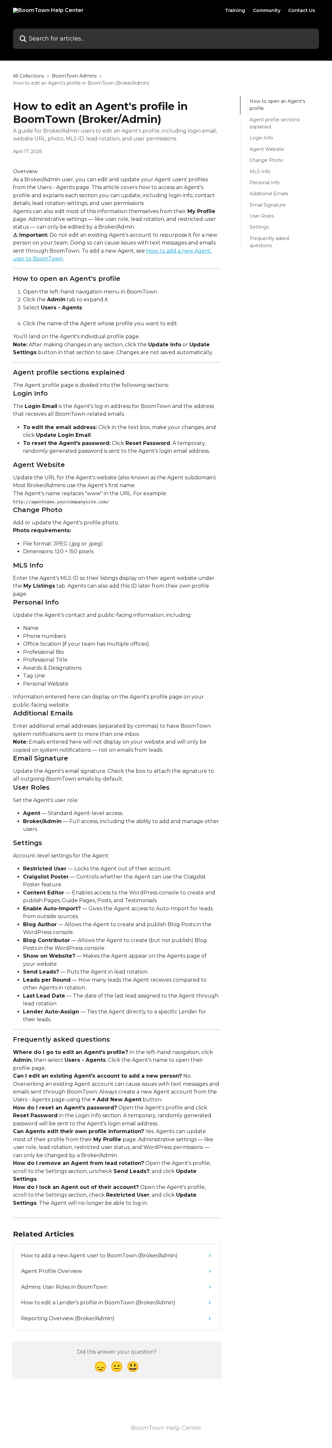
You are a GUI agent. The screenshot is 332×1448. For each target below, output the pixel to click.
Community (266, 10)
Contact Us (301, 10)
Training (235, 10)
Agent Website (267, 149)
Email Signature (268, 205)
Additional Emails (269, 194)
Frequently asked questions (269, 241)
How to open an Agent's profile (277, 104)
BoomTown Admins (74, 76)
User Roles (262, 216)
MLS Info (260, 171)
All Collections (28, 76)
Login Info (261, 138)
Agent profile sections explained (275, 123)
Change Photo (266, 160)
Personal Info (265, 182)
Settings (259, 227)
